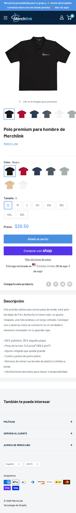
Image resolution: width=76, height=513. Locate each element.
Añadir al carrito (38, 239)
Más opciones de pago (38, 259)
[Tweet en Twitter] (62, 284)
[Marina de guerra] (37, 171)
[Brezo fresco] (64, 171)
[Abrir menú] (5, 17)
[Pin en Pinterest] (55, 284)
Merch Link (11, 144)
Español (10, 463)
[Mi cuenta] (62, 18)
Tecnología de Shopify (15, 505)
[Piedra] (10, 185)
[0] (69, 17)
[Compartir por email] (69, 284)
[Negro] (10, 171)
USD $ (29, 463)
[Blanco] (23, 185)
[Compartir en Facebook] (48, 284)
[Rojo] (23, 171)
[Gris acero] (51, 171)
